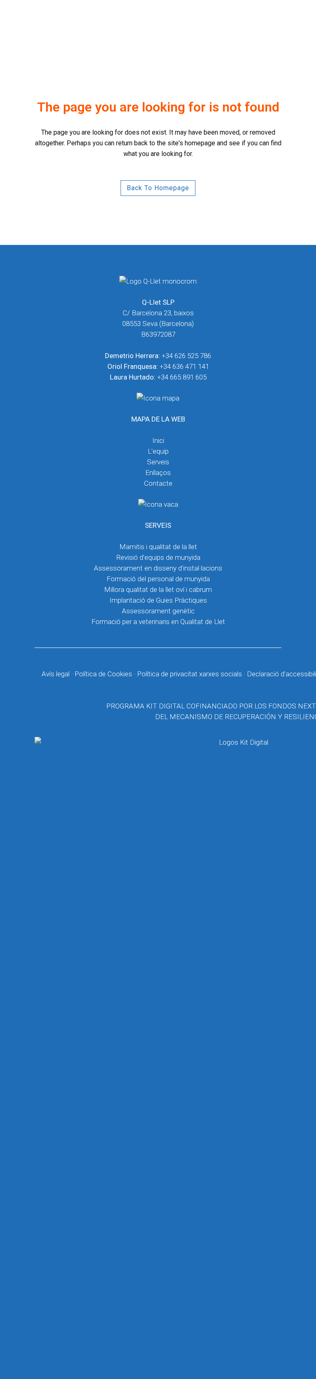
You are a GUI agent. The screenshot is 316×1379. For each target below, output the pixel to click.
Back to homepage (158, 188)
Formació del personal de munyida (158, 579)
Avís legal (56, 674)
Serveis (158, 462)
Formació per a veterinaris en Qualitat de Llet (158, 621)
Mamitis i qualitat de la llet (158, 547)
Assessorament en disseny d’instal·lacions (158, 568)
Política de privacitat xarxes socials (189, 674)
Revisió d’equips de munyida (158, 557)
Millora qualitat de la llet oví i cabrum (158, 589)
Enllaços (158, 472)
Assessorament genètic (158, 611)
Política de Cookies (103, 674)
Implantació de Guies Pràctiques (158, 600)
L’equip (158, 451)
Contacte (158, 483)
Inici (158, 440)
